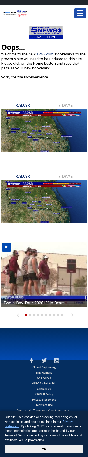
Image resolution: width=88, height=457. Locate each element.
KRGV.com (44, 54)
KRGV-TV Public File (44, 383)
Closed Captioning (44, 367)
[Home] (30, 13)
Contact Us (44, 389)
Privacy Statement (44, 400)
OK (44, 449)
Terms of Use (44, 405)
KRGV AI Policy (44, 394)
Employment (44, 372)
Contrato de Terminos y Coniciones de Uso (44, 410)
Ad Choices (44, 378)
